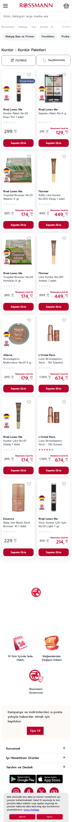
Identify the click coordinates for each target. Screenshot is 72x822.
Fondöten (48, 37)
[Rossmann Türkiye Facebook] (28, 792)
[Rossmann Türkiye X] (41, 792)
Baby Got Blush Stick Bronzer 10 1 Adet (16, 524)
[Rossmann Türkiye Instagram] (16, 792)
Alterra (7, 355)
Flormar (44, 191)
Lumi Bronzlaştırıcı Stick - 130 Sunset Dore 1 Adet (50, 443)
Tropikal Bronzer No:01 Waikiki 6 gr (18, 197)
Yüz (33, 27)
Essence (8, 519)
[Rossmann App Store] (49, 778)
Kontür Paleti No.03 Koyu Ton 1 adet (15, 115)
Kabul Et (22, 816)
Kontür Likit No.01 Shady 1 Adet (14, 442)
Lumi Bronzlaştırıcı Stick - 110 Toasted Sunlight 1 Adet (51, 361)
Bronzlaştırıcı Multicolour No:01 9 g (17, 361)
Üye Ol (35, 730)
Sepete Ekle (18, 143)
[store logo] (36, 5)
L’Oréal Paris (47, 355)
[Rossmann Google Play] (22, 778)
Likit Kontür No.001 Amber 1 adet (51, 279)
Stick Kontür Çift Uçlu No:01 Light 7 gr (52, 524)
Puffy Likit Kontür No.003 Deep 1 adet (52, 197)
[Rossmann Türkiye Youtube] (54, 792)
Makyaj (22, 27)
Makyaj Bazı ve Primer (20, 37)
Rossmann (8, 27)
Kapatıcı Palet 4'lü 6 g (52, 113)
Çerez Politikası (31, 809)
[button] (65, 5)
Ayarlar (49, 816)
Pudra (65, 37)
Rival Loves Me (12, 110)
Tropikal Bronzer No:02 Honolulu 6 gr (18, 279)
